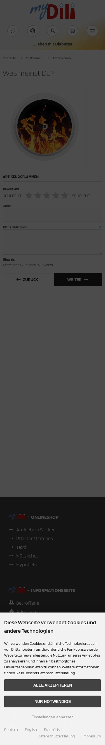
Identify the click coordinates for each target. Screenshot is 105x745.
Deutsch (11, 729)
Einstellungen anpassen (52, 717)
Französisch (54, 729)
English (31, 729)
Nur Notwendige (52, 701)
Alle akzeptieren (52, 685)
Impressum (92, 736)
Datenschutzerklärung (56, 736)
